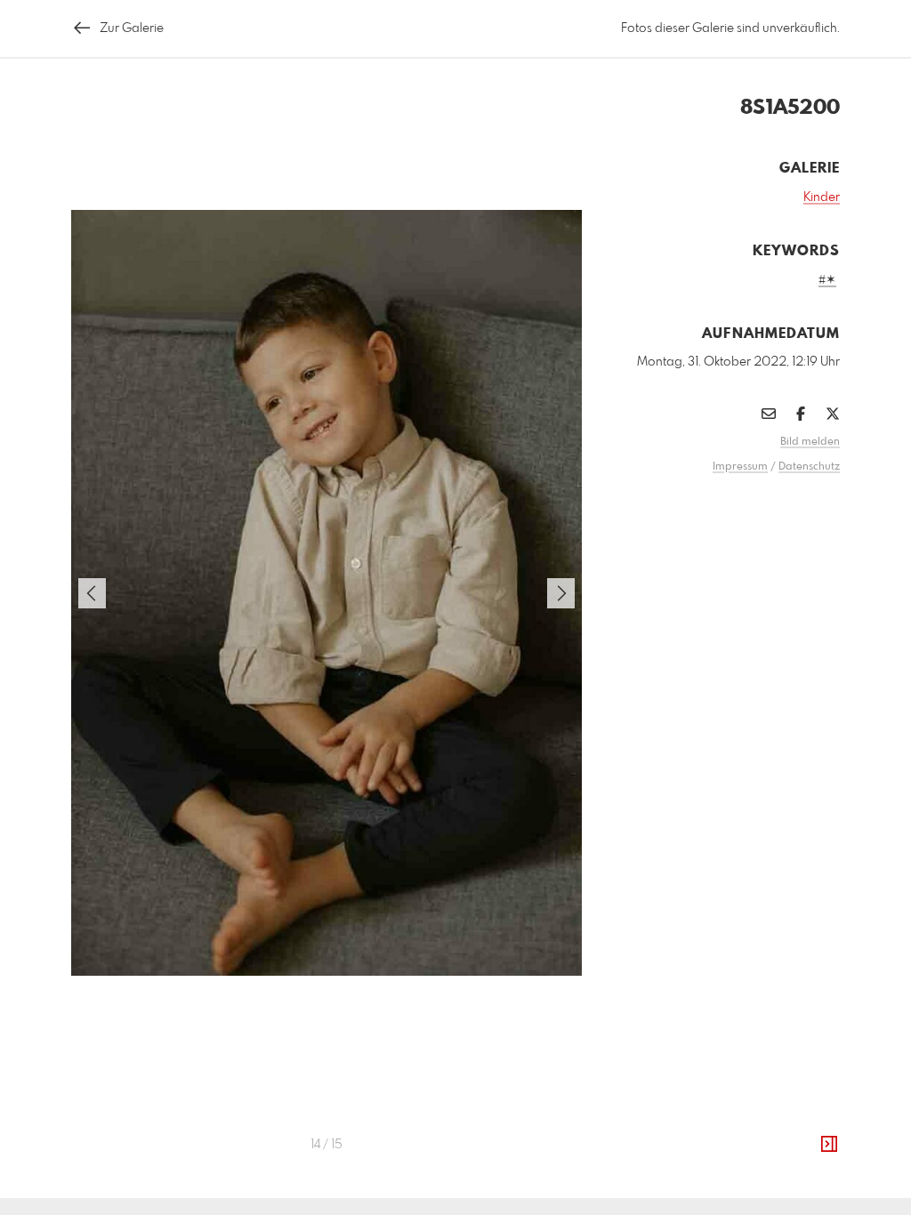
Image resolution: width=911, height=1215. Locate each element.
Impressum (740, 467)
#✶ (827, 280)
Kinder (821, 197)
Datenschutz (809, 467)
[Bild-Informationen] (829, 1145)
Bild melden (810, 442)
